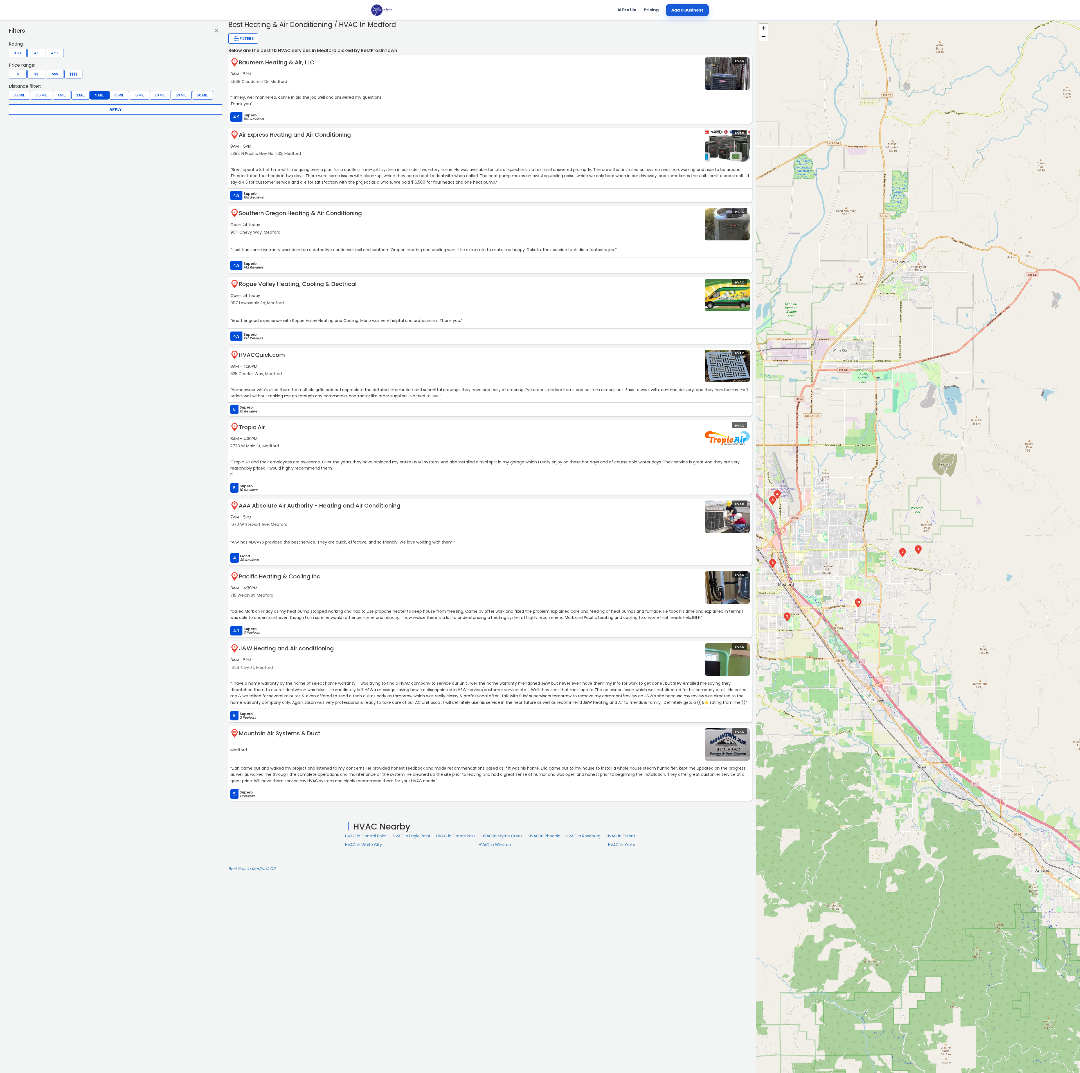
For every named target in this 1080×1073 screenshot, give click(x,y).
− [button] (764, 36)
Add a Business (687, 10)
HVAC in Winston (495, 844)
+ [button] (764, 27)
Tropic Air (252, 427)
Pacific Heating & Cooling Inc (279, 576)
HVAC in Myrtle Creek (502, 836)
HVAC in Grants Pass (456, 836)
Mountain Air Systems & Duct (279, 733)
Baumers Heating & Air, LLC (276, 62)
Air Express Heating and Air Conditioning (295, 134)
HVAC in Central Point (366, 836)
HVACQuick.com (262, 355)
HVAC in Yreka (621, 844)
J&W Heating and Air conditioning (286, 648)
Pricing (651, 10)
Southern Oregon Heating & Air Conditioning (300, 213)
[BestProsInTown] (381, 10)
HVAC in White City (363, 844)
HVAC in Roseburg (583, 836)
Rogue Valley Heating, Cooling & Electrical (298, 284)
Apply (115, 109)
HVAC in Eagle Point (412, 836)
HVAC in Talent (620, 836)
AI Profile (626, 10)
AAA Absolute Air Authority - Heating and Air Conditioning (319, 505)
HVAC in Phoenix (544, 836)
